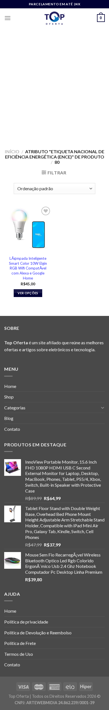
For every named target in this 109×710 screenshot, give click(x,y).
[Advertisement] (54, 85)
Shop (9, 396)
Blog (8, 418)
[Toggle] (102, 407)
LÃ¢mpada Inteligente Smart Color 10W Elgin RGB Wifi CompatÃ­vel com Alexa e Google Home (28, 268)
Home (10, 386)
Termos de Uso (18, 654)
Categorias (14, 407)
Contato (12, 429)
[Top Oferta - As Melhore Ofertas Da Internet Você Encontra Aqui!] (54, 18)
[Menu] (7, 18)
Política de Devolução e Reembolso (38, 632)
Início (12, 151)
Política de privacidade (26, 621)
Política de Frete (20, 643)
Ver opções (28, 293)
